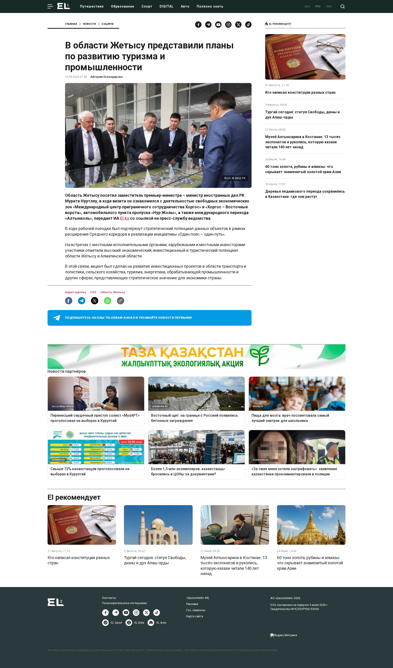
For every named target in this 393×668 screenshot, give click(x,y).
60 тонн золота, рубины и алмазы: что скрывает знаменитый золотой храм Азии (303, 169)
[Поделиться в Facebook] (68, 300)
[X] (146, 612)
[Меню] (50, 6)
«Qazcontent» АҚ (197, 598)
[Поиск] (342, 6)
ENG (329, 6)
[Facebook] (198, 24)
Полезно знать (210, 6)
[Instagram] (228, 24)
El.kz (124, 218)
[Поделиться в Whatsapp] (107, 300)
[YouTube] (218, 24)
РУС (318, 6)
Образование (122, 6)
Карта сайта (194, 616)
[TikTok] (248, 24)
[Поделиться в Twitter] (94, 300)
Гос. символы (195, 610)
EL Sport (116, 622)
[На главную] (63, 6)
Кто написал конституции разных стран (300, 92)
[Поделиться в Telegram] (81, 300)
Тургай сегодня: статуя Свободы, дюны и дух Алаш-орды (302, 114)
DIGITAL (167, 6)
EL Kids (139, 622)
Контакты (109, 598)
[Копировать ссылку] (120, 300)
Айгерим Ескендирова (106, 76)
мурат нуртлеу (76, 292)
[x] (238, 24)
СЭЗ (93, 292)
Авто (185, 6)
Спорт (146, 6)
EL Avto (161, 622)
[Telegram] (208, 24)
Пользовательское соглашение (124, 603)
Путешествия (92, 6)
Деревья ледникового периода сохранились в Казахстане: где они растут (305, 194)
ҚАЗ (307, 6)
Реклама (192, 604)
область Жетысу (112, 292)
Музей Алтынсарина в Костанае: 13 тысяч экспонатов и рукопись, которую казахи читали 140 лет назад (302, 142)
